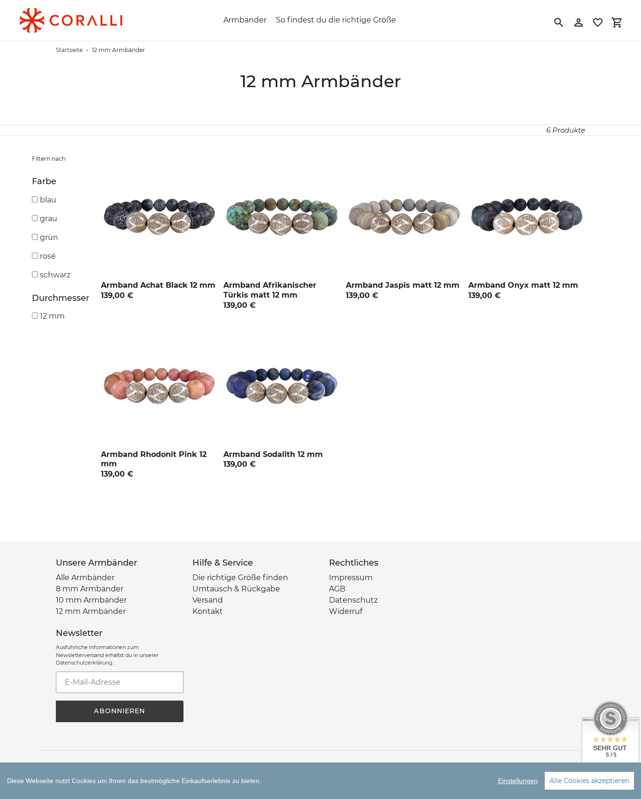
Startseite (69, 49)
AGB (337, 588)
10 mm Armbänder (91, 600)
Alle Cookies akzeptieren (589, 781)
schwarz (55, 274)
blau (48, 199)
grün (49, 237)
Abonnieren (119, 711)
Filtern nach (49, 158)
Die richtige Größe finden (240, 577)
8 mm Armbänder (89, 588)
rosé (48, 256)
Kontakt (207, 611)
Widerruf (345, 611)
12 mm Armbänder (91, 611)
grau (48, 218)
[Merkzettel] (597, 22)
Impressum (351, 577)
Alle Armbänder (85, 577)
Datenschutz (353, 600)
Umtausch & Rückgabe (236, 588)
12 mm (52, 316)
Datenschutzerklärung (84, 662)
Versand (207, 600)
